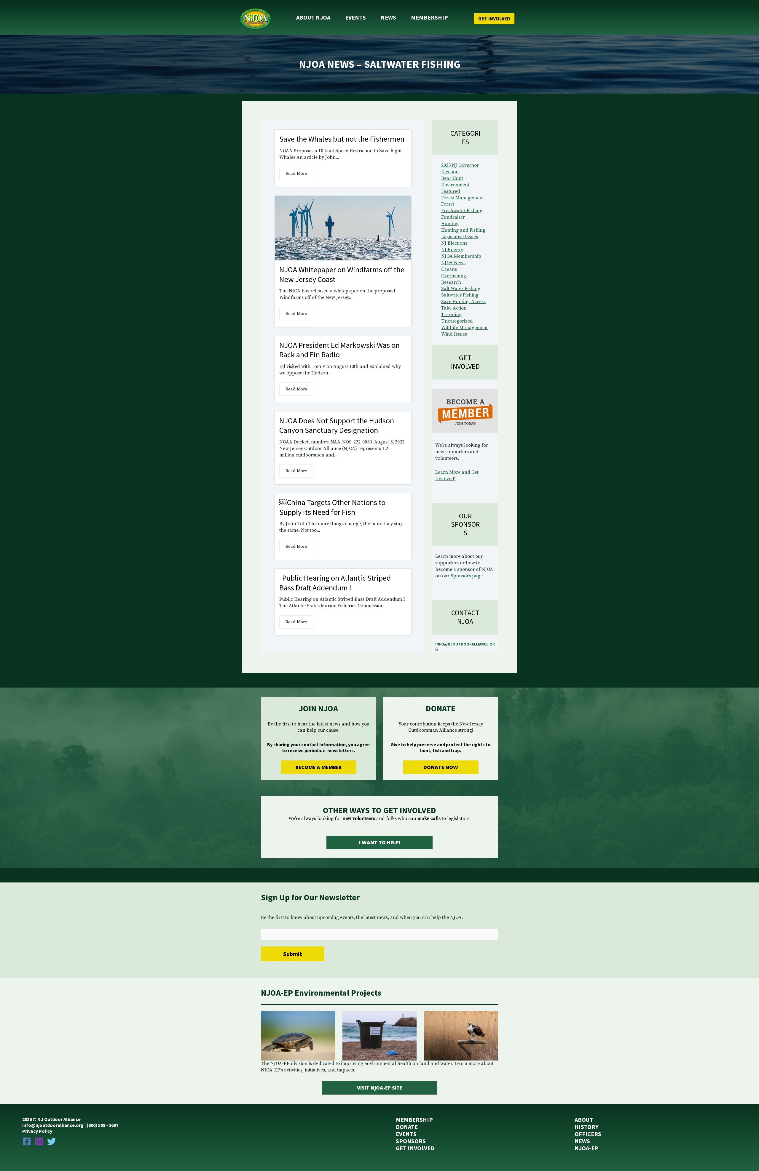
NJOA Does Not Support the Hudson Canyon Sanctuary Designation (336, 425)
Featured (450, 191)
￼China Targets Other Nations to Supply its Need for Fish (332, 507)
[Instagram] (39, 1141)
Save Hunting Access (463, 302)
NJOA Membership (461, 256)
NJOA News (453, 263)
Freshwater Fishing (461, 211)
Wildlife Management (464, 328)
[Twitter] (51, 1141)
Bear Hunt (452, 178)
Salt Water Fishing (460, 288)
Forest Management (462, 198)
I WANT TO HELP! (379, 842)
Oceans (449, 269)
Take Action (454, 308)
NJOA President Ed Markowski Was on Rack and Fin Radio (339, 350)
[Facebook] (26, 1141)
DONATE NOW (440, 767)
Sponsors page (467, 576)
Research (451, 282)
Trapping (451, 315)
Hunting (450, 224)
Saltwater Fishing (460, 295)
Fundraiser (453, 217)
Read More (296, 173)
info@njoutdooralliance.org (53, 1125)
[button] (482, 18)
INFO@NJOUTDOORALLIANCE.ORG (465, 646)
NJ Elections (454, 243)
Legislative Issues (459, 237)
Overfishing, (454, 276)
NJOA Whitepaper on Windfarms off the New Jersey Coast (341, 274)
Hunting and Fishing (463, 230)
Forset (447, 204)
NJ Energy (452, 250)
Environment (455, 185)
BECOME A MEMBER (319, 767)
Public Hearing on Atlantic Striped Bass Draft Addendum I (335, 582)
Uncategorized (457, 321)
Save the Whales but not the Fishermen (341, 139)
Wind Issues (454, 334)
